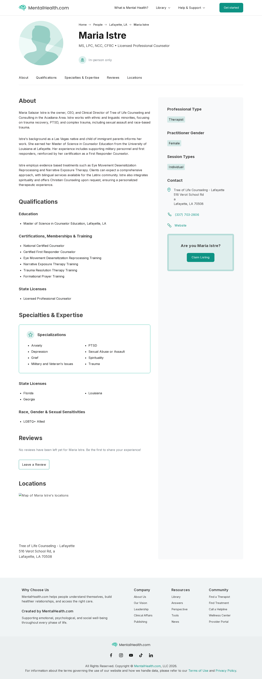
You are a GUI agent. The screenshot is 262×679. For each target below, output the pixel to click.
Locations (134, 77)
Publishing (140, 621)
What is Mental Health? (131, 8)
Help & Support (189, 8)
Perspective (179, 609)
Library (161, 8)
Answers (177, 603)
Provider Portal (218, 621)
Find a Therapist (219, 597)
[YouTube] (131, 655)
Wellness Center (220, 615)
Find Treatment (219, 603)
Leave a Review (34, 464)
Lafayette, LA (118, 24)
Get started (231, 7)
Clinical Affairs (143, 615)
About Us (140, 597)
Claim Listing (201, 257)
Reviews (113, 77)
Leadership (141, 609)
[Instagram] (121, 655)
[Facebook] (111, 655)
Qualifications (46, 77)
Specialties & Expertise (81, 77)
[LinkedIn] (151, 655)
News (175, 621)
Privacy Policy (226, 670)
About (23, 77)
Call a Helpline (218, 609)
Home (83, 24)
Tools (175, 615)
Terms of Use (198, 670)
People (98, 24)
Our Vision (140, 603)
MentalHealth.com (147, 666)
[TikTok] (141, 655)
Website (181, 225)
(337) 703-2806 (187, 215)
